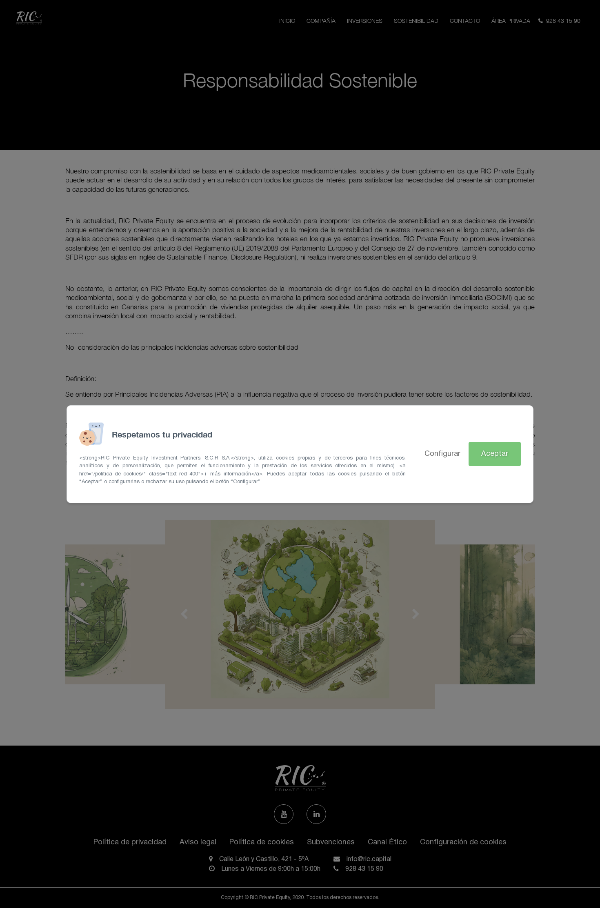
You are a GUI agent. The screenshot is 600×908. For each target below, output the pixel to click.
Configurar (442, 454)
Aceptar (494, 454)
